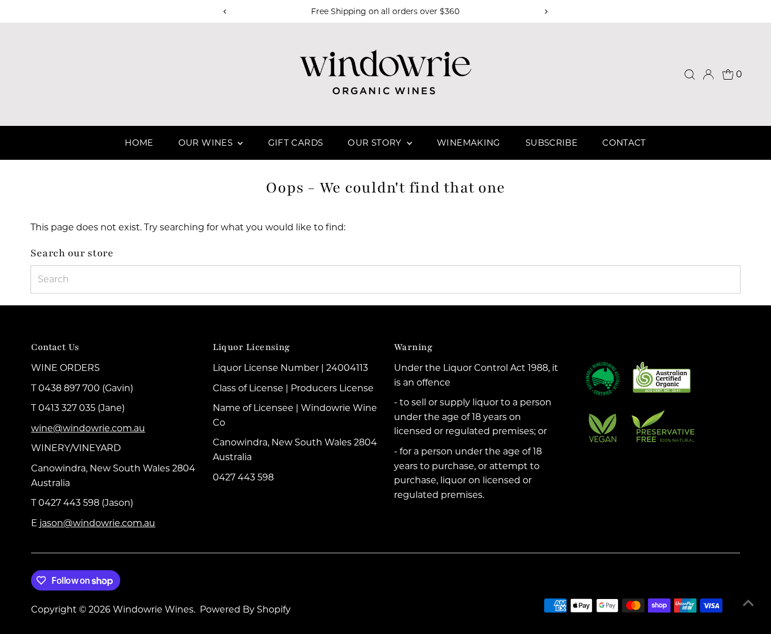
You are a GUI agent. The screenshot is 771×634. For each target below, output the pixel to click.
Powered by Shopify (245, 609)
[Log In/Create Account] (708, 74)
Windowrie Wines (153, 609)
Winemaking (469, 142)
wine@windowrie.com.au (88, 428)
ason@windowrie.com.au (98, 523)
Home (139, 142)
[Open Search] (690, 74)
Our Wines (206, 142)
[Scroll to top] (748, 603)
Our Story (376, 142)
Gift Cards (295, 142)
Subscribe (551, 142)
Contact (624, 142)
